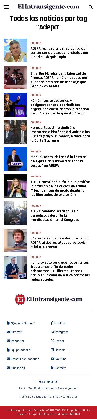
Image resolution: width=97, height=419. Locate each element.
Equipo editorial (20, 350)
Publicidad (17, 368)
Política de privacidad (33, 396)
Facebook (59, 323)
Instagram (61, 332)
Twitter (59, 341)
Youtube (60, 359)
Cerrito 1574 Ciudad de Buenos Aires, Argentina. (48, 385)
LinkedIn (59, 350)
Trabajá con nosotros (24, 359)
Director (15, 332)
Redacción (17, 341)
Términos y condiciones (63, 396)
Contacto (59, 368)
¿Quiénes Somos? (22, 323)
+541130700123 (55, 410)
